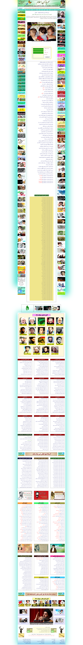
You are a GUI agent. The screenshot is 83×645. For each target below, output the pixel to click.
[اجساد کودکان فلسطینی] (41, 41)
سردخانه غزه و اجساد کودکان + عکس (42, 12)
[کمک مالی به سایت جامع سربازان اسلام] (21, 294)
